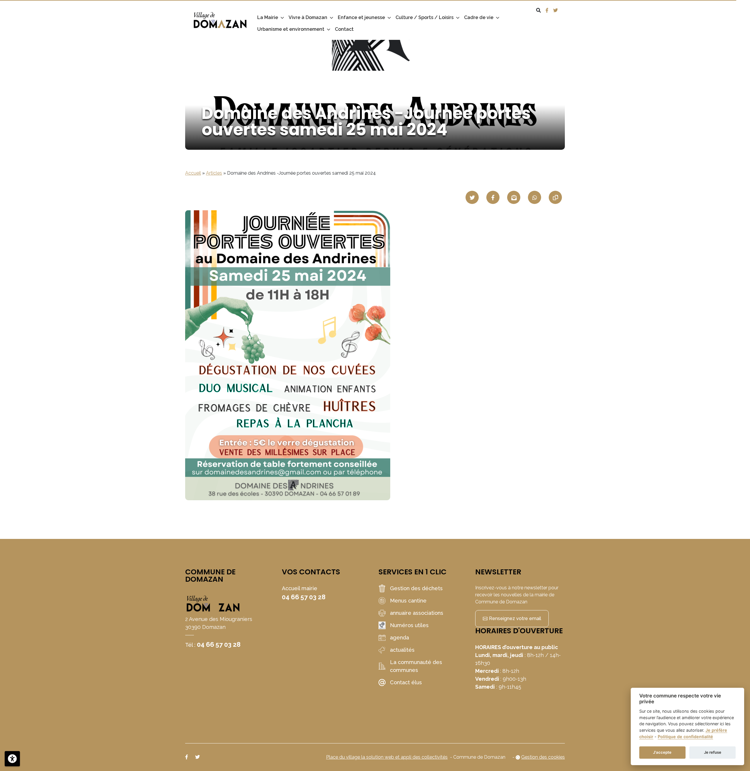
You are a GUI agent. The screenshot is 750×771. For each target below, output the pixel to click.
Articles (214, 173)
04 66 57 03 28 (219, 644)
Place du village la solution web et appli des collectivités (387, 757)
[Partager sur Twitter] (472, 197)
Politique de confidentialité (685, 736)
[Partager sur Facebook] (493, 197)
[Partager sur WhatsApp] (534, 197)
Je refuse (712, 752)
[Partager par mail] (513, 197)
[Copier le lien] (555, 197)
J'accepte (662, 752)
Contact (344, 29)
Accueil (193, 173)
